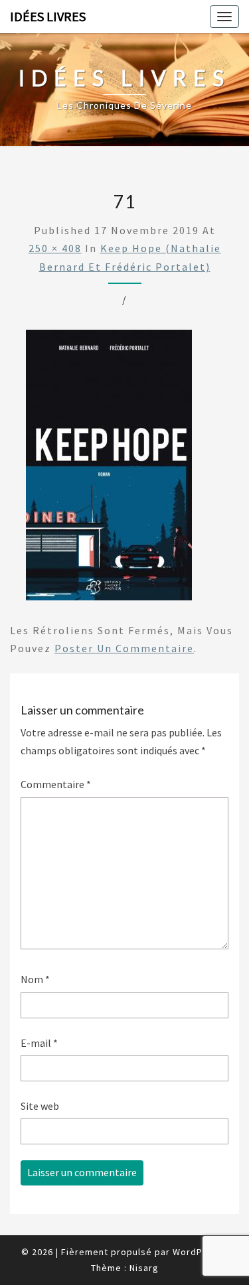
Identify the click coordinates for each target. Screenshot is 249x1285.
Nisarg (144, 1268)
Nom (35, 979)
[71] (109, 469)
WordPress (198, 1252)
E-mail (39, 1042)
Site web (40, 1106)
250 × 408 (55, 248)
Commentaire (56, 784)
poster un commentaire (124, 648)
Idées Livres (48, 16)
